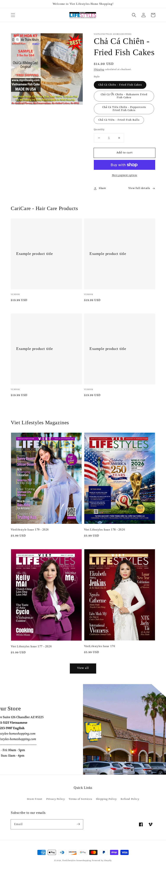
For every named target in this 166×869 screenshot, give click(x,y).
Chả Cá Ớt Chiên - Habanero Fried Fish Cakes (124, 96)
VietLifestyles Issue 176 (99, 646)
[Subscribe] (78, 824)
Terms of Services (80, 799)
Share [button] (102, 188)
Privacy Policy (55, 799)
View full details (139, 188)
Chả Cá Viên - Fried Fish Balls (118, 120)
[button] (13, 15)
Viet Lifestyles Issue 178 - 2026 (104, 529)
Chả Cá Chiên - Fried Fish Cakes (120, 84)
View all (83, 668)
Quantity (99, 129)
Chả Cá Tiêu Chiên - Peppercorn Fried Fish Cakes (124, 109)
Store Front (34, 799)
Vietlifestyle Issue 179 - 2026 (30, 529)
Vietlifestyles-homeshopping (76, 861)
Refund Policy (130, 799)
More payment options (124, 175)
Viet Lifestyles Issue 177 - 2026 (31, 646)
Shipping (99, 69)
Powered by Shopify (102, 861)
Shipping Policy (106, 799)
